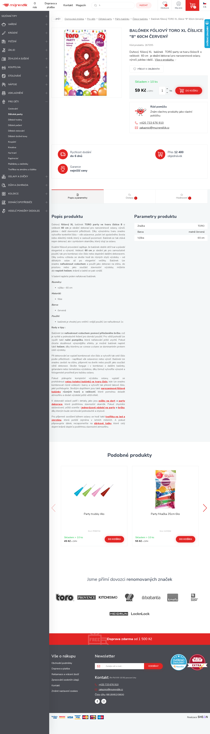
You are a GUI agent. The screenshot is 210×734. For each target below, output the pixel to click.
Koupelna (14, 67)
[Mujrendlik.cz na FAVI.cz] (197, 663)
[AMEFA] (172, 597)
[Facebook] (97, 701)
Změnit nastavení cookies (65, 691)
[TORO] (65, 597)
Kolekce (13, 193)
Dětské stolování (16, 130)
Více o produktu (164, 60)
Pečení (12, 41)
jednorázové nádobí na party (98, 407)
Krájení (12, 32)
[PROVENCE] (86, 597)
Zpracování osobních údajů (65, 679)
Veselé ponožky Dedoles (24, 210)
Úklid (11, 50)
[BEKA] (129, 597)
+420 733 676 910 (151, 123)
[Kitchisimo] (108, 597)
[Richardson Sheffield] (194, 597)
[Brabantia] (151, 597)
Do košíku (192, 90)
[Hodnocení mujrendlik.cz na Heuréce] (178, 663)
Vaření (12, 24)
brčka (121, 407)
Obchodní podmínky (62, 663)
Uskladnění (15, 93)
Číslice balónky (140, 19)
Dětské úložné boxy (17, 136)
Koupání (12, 141)
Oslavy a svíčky (18, 176)
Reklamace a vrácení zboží (65, 674)
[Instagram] (103, 701)
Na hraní (12, 152)
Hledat (144, 5)
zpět (58, 19)
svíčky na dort (107, 400)
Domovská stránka (74, 19)
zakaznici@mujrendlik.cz (154, 128)
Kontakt (68, 5)
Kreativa (12, 147)
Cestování (13, 108)
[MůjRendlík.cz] (15, 5)
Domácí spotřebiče (20, 202)
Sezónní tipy (9, 16)
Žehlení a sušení (18, 58)
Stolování (14, 75)
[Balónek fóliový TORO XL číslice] (87, 63)
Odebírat (153, 666)
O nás (35, 5)
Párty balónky (122, 19)
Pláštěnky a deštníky (18, 164)
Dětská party (105, 19)
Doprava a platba (51, 5)
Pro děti (13, 101)
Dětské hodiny (15, 119)
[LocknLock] (140, 613)
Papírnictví (13, 158)
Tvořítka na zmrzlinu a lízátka (22, 169)
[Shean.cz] (203, 717)
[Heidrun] (119, 614)
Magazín (81, 5)
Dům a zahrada (18, 185)
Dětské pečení (15, 125)
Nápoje (12, 84)
